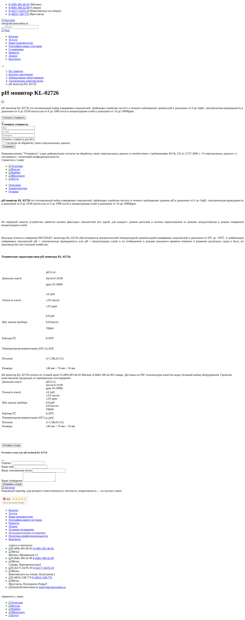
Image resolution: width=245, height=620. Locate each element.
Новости (14, 52)
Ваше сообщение (11, 480)
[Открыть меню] (2, 66)
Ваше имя (7, 466)
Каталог (13, 36)
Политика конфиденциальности (28, 535)
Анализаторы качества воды (26, 80)
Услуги (13, 39)
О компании (16, 49)
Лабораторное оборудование (26, 77)
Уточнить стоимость (14, 117)
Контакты (15, 59)
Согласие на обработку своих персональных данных (38, 142)
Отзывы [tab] (13, 191)
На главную (16, 71)
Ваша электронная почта (16, 470)
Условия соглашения (21, 529)
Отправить (8, 146)
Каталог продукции (21, 74)
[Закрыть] (2, 122)
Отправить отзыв (12, 484)
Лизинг (13, 55)
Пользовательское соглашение (27, 532)
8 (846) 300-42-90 (19, 7)
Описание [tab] (15, 185)
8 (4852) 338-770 (19, 14)
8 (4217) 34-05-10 (19, 10)
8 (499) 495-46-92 (19, 4)
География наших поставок (25, 46)
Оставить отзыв (11, 445)
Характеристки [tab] (18, 188)
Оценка (6, 462)
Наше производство (21, 42)
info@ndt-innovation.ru (52, 587)
